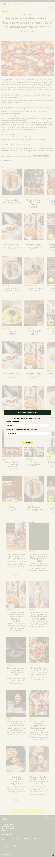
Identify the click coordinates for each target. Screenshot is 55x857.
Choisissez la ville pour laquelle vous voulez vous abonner (21, 429)
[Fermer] (48, 412)
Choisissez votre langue (12, 421)
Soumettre (27, 443)
